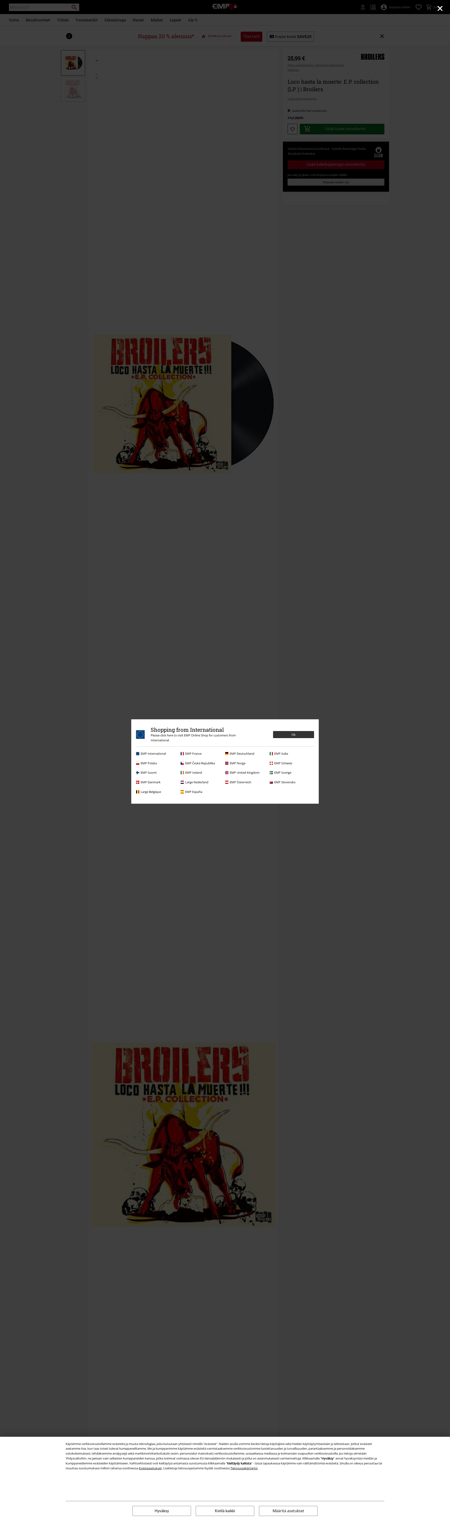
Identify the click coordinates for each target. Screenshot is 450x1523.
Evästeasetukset (150, 1468)
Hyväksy (162, 1511)
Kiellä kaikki (225, 1511)
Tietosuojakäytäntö (244, 1468)
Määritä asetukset (288, 1510)
